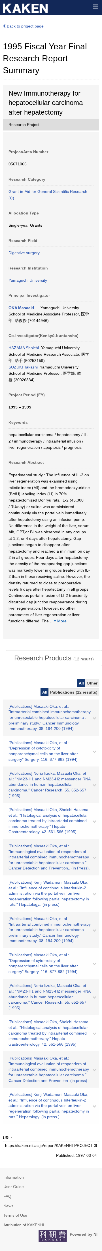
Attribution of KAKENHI (23, 1225)
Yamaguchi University (27, 280)
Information (13, 1177)
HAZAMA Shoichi (23, 348)
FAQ (7, 1196)
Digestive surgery (24, 252)
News (8, 1206)
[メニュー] (95, 7)
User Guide (13, 1186)
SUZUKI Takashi (23, 367)
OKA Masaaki (21, 308)
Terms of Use (15, 1215)
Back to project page (25, 26)
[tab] (54, 658)
